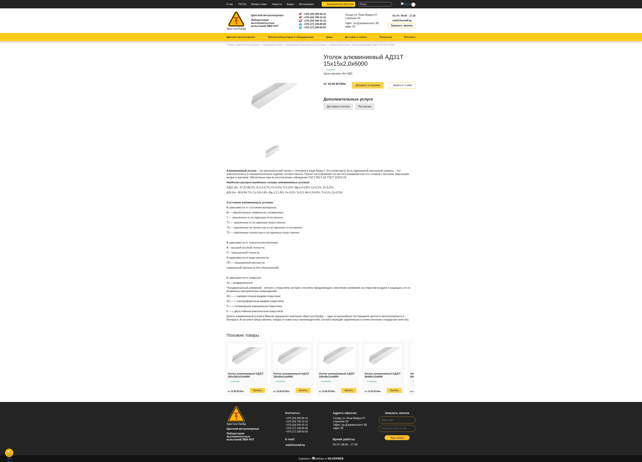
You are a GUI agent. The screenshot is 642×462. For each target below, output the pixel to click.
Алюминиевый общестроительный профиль (306, 45)
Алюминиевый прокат (272, 45)
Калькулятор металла (340, 4)
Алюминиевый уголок (339, 45)
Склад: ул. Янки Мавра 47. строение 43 (361, 16)
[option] (272, 96)
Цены (329, 37)
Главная (230, 45)
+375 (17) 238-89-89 (315, 24)
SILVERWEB (336, 458)
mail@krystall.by (402, 20)
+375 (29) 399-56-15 (315, 14)
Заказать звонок (402, 25)
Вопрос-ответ (259, 4)
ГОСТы (242, 4)
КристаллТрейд (236, 28)
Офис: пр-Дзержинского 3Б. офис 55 (362, 25)
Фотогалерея (306, 4)
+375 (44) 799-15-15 (315, 17)
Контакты (409, 37)
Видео (290, 4)
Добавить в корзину (368, 85)
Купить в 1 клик (402, 85)
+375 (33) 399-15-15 (315, 20)
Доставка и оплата (356, 37)
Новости (277, 4)
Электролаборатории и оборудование (291, 37)
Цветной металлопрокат (241, 37)
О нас (230, 4)
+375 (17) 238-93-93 (315, 27)
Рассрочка (386, 37)
